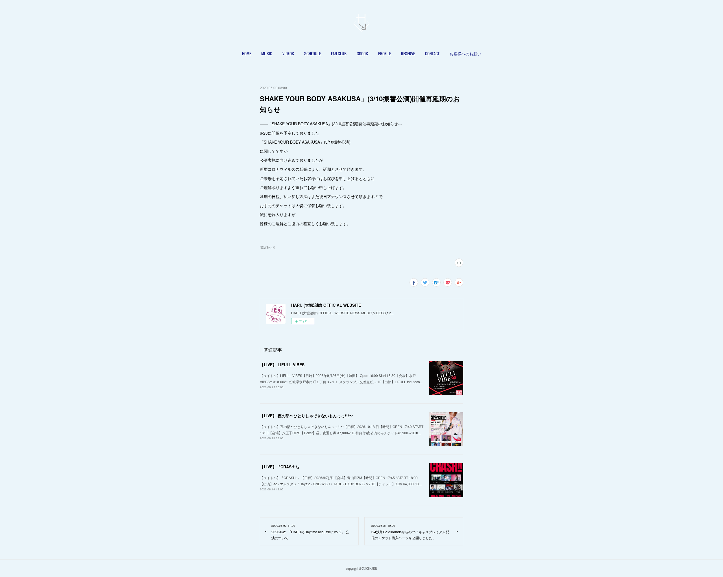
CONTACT (432, 53)
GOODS (362, 53)
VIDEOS (288, 53)
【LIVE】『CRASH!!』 (280, 467)
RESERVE (408, 53)
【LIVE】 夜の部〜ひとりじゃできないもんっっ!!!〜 (306, 415)
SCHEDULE (312, 53)
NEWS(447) (267, 247)
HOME (246, 53)
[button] (246, 53)
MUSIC (266, 53)
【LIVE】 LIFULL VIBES (282, 364)
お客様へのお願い (465, 53)
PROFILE (384, 53)
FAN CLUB (339, 53)
